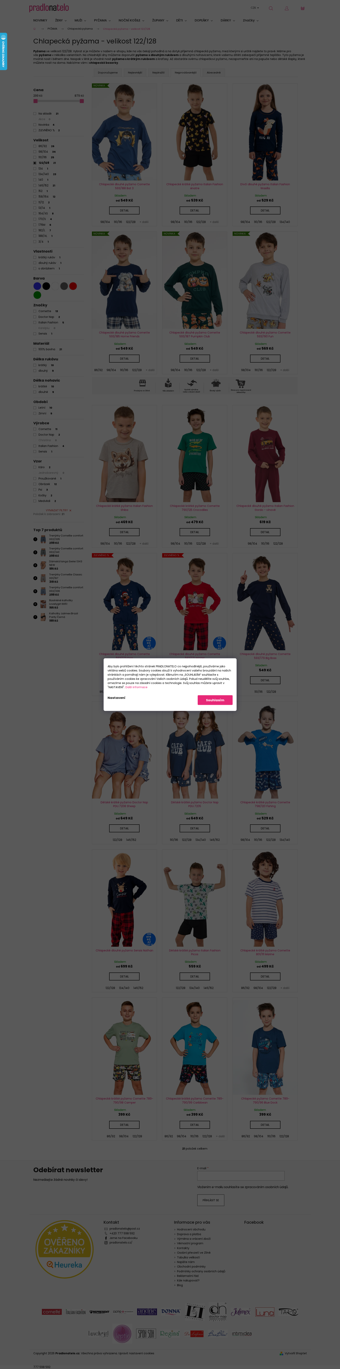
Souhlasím (215, 700)
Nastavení (116, 697)
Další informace (136, 687)
